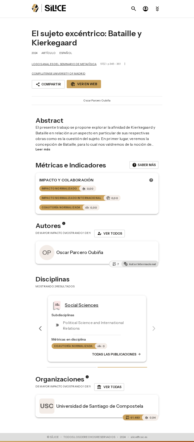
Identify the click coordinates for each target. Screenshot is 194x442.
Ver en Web (84, 84)
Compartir (48, 84)
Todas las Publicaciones (116, 354)
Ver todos (109, 233)
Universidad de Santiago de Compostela (99, 406)
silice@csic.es (139, 437)
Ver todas (109, 387)
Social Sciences (81, 305)
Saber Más (144, 165)
